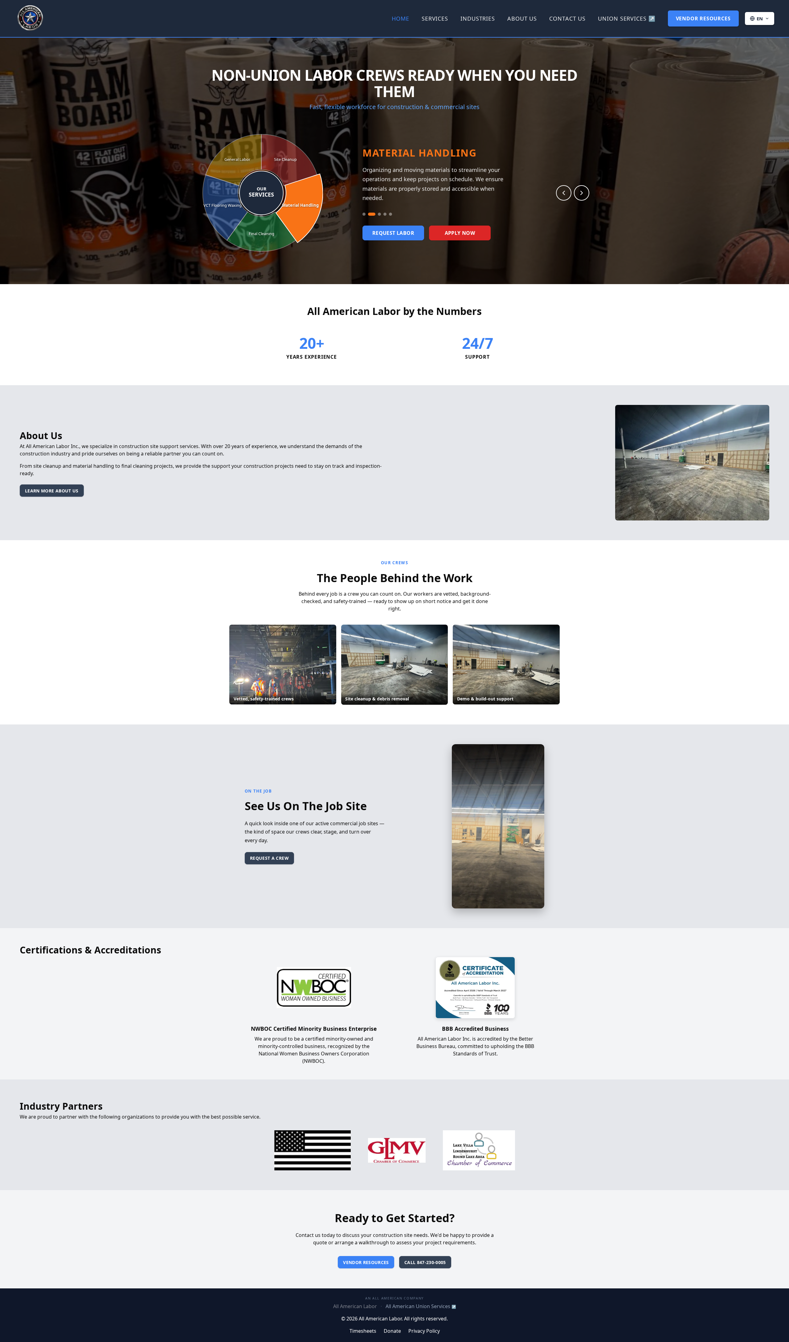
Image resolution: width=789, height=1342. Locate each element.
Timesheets (363, 1331)
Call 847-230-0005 (425, 1262)
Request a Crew (269, 858)
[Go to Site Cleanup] (364, 210)
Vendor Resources (703, 18)
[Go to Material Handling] (369, 210)
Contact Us (567, 18)
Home (400, 18)
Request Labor (393, 229)
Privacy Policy (424, 1331)
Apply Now (460, 229)
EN (760, 18)
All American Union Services (421, 1306)
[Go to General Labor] (390, 210)
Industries (477, 18)
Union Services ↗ (626, 18)
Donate (392, 1331)
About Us (522, 18)
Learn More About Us (52, 491)
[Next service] (581, 193)
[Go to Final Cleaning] (377, 210)
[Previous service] (563, 193)
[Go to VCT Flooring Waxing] (384, 210)
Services (435, 18)
